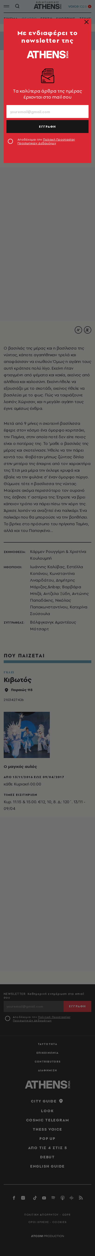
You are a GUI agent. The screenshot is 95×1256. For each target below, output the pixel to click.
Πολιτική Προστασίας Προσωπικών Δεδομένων (46, 141)
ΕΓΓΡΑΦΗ (47, 126)
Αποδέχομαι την (46, 141)
